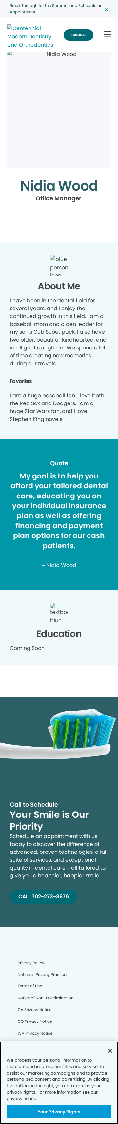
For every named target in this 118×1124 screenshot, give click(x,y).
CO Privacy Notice (35, 1021)
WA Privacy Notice (35, 1033)
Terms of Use (30, 986)
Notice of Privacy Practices (43, 974)
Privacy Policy (31, 962)
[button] (107, 34)
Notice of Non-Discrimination (46, 998)
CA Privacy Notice (34, 1009)
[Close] (110, 1050)
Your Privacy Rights (59, 1112)
